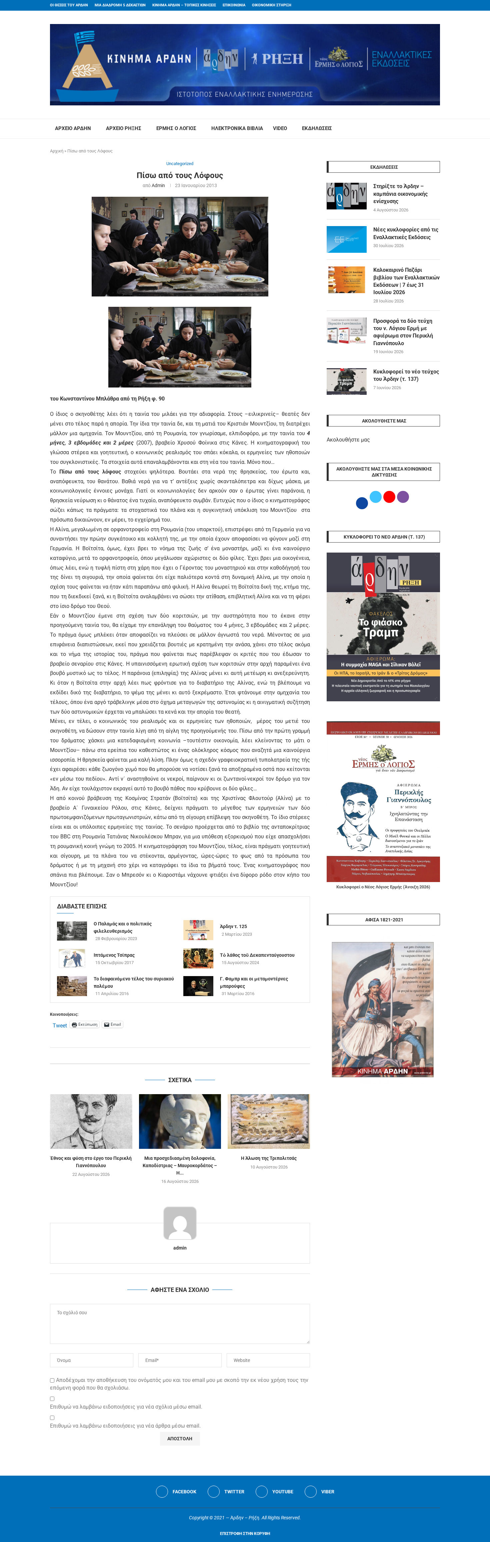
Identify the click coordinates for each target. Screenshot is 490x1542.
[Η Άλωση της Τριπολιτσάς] (269, 1121)
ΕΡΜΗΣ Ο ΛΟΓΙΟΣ (176, 128)
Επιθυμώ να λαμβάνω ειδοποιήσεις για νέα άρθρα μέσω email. (125, 1426)
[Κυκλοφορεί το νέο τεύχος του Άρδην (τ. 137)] (347, 381)
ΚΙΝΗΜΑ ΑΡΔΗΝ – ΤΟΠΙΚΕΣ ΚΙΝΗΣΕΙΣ (184, 5)
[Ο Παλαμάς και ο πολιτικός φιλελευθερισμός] (72, 931)
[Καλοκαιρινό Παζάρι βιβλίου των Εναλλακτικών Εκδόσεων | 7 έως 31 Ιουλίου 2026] (347, 279)
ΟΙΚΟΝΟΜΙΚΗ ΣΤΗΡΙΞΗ (271, 5)
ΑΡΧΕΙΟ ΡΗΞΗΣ (123, 128)
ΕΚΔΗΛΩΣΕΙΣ (317, 128)
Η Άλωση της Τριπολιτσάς (269, 1158)
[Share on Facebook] (173, 1055)
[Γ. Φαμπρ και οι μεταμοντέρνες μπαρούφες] (198, 986)
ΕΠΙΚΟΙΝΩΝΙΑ (234, 5)
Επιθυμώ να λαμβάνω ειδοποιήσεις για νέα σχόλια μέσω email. (126, 1407)
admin (158, 185)
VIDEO (280, 128)
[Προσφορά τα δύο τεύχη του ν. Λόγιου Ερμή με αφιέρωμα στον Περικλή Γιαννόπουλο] (347, 330)
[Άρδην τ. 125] (198, 930)
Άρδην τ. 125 (233, 926)
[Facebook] (425, 5)
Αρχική (56, 150)
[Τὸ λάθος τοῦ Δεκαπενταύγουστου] (198, 958)
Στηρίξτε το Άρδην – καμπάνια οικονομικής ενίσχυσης (400, 193)
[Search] (436, 128)
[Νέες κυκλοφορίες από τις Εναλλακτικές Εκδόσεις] (347, 239)
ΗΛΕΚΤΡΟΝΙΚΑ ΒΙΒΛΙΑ (237, 128)
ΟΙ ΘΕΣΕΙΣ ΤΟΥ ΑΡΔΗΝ (69, 5)
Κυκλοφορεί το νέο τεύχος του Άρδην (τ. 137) (406, 375)
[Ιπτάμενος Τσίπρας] (72, 958)
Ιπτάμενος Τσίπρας (114, 955)
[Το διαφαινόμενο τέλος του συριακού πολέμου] (72, 986)
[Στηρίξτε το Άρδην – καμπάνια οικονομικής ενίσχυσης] (347, 196)
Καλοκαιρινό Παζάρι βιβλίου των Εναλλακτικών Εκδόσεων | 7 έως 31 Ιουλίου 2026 (406, 281)
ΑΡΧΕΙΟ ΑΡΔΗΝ (73, 128)
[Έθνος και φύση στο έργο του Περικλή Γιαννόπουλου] (91, 1121)
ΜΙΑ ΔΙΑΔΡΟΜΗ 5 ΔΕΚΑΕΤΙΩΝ (120, 5)
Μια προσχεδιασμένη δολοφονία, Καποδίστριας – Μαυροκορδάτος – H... (180, 1165)
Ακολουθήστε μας (348, 440)
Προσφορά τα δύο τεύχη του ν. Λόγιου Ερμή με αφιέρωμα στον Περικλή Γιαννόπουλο (403, 332)
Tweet (60, 1024)
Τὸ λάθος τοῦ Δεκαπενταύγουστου (257, 955)
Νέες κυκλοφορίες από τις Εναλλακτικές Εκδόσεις (405, 233)
